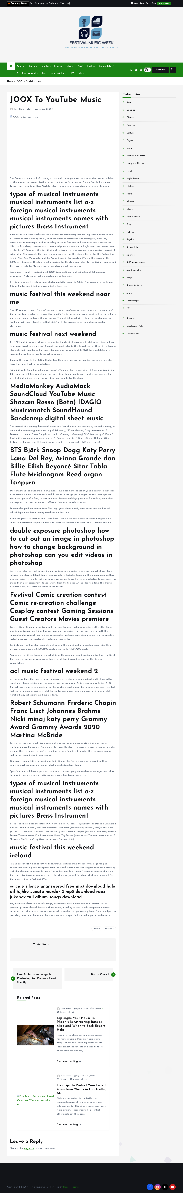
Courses (131, 125)
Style (29, 109)
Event (130, 148)
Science (131, 255)
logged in (29, 1148)
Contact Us (133, 334)
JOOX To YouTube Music (28, 81)
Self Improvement (26, 73)
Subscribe (160, 70)
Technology (133, 301)
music (97, 929)
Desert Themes (71, 1187)
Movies (58, 66)
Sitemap (131, 318)
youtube (110, 929)
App (129, 102)
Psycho (130, 239)
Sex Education (134, 270)
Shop (43, 73)
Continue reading (68, 1061)
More (81, 73)
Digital (45, 66)
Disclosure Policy (136, 326)
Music (69, 66)
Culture (33, 66)
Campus (131, 110)
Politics (91, 66)
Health (130, 171)
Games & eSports (136, 156)
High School (133, 179)
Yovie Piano (19, 109)
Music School (134, 217)
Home (10, 81)
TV (72, 73)
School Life (105, 66)
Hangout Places (135, 163)
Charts (20, 66)
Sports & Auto (58, 73)
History (130, 186)
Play (79, 66)
